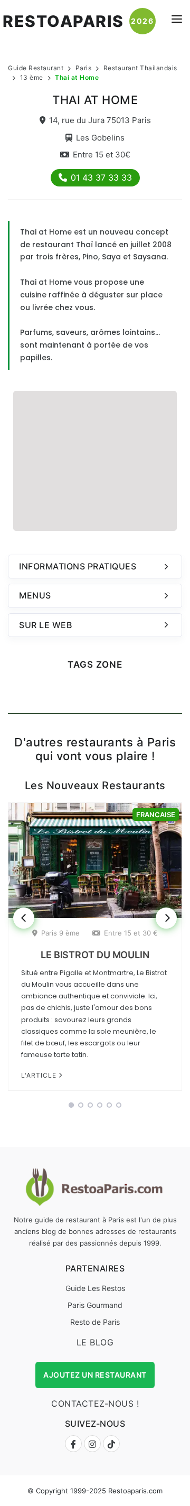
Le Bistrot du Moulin (95, 954)
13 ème (31, 77)
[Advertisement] (95, 460)
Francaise (155, 814)
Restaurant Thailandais (140, 68)
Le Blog (95, 1342)
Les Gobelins (100, 138)
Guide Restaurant (35, 68)
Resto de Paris (95, 1321)
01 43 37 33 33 (101, 177)
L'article (40, 1075)
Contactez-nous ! (95, 1403)
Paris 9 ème (60, 933)
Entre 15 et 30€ (101, 154)
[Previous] (23, 918)
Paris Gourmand (95, 1305)
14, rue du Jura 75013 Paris (100, 120)
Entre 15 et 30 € (131, 933)
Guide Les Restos (95, 1288)
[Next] (166, 918)
